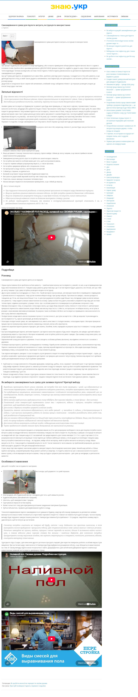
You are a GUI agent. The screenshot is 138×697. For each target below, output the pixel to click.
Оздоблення (111, 203)
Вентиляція (111, 159)
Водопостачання (113, 164)
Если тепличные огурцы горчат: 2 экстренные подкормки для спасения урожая (120, 120)
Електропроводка (113, 177)
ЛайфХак (110, 195)
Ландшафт (110, 198)
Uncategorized (112, 157)
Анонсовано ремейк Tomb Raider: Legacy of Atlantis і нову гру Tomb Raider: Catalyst (121, 113)
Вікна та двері (112, 162)
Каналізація (111, 188)
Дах (108, 167)
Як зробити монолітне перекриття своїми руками (29, 683)
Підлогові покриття (114, 211)
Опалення (110, 206)
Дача (108, 170)
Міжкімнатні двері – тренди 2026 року (120, 84)
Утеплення (110, 226)
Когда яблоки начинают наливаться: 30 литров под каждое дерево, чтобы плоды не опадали (121, 128)
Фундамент (111, 232)
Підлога (5, 28)
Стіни (108, 221)
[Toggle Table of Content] (11, 36)
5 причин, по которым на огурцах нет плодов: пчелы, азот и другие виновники (120, 136)
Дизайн (109, 175)
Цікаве (109, 234)
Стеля (109, 219)
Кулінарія (110, 193)
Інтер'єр (109, 185)
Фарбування (111, 229)
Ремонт (109, 216)
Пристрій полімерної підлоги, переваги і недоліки (28, 686)
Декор (109, 172)
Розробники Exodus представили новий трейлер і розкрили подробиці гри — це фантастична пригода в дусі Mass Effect (121, 105)
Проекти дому (112, 214)
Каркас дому (111, 190)
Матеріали (110, 201)
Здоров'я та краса (113, 180)
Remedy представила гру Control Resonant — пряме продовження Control (119, 89)
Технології (110, 224)
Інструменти (111, 182)
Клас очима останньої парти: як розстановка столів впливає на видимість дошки (118, 74)
